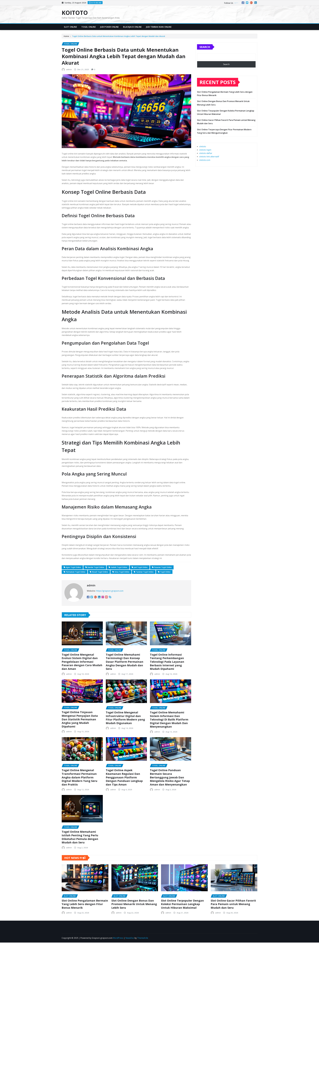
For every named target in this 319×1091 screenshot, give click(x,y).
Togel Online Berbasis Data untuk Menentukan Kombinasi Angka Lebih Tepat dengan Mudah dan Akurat (118, 36)
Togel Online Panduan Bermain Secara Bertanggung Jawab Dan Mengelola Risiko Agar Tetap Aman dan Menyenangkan (170, 777)
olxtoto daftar (205, 153)
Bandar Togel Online (95, 567)
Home (66, 36)
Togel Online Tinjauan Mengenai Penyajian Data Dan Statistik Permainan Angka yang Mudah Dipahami (80, 719)
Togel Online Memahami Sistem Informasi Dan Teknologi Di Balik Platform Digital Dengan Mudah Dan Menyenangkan (169, 719)
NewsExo (129, 938)
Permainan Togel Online (75, 572)
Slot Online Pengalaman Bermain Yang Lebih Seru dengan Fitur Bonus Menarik (85, 904)
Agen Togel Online (73, 567)
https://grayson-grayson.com (109, 590)
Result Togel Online (100, 572)
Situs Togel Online (122, 572)
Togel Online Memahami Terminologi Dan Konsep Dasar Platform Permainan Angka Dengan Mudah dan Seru (124, 662)
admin (69, 69)
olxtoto (202, 146)
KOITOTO (75, 12)
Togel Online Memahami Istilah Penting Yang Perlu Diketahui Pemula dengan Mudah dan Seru (80, 837)
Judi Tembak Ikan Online (158, 27)
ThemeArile (142, 938)
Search (204, 47)
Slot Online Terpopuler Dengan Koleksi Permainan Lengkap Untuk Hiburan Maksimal (182, 904)
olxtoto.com (204, 160)
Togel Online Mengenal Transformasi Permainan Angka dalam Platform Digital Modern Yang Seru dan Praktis (79, 777)
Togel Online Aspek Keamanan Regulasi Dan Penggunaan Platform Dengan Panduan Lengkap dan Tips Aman (124, 777)
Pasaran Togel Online (163, 567)
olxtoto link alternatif (209, 156)
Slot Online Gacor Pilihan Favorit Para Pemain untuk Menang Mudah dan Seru (233, 904)
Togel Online (88, 27)
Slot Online (70, 27)
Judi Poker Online (109, 27)
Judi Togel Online (141, 567)
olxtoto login (205, 149)
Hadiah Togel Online (119, 567)
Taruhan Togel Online (145, 572)
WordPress (118, 938)
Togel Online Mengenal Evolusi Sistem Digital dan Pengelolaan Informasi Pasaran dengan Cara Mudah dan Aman (82, 662)
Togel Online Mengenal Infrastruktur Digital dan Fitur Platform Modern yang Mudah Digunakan (125, 717)
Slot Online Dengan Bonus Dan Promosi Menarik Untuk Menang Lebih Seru (134, 904)
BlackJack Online (132, 27)
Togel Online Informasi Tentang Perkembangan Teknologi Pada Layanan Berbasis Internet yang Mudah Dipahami (167, 662)
